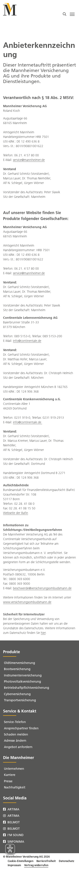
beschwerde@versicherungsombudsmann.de (42, 588)
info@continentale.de (27, 341)
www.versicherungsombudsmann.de (27, 602)
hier (43, 633)
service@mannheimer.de (29, 160)
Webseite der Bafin (15, 513)
